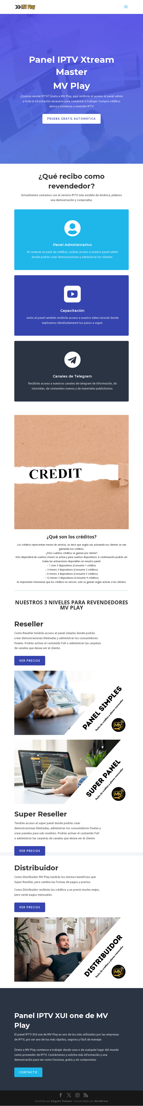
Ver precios (29, 660)
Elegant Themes (61, 1101)
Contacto (28, 1072)
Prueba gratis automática (71, 118)
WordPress (101, 1101)
